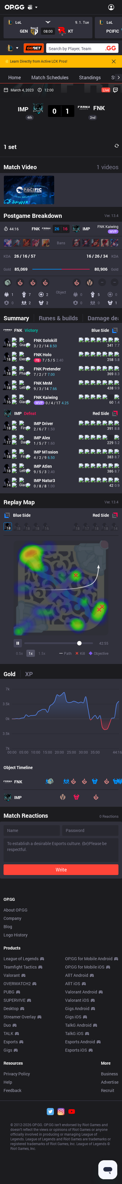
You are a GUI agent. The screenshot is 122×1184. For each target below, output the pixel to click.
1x (31, 653)
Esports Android (80, 1041)
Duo (7, 1025)
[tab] (19, 318)
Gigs (8, 1050)
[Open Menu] (111, 7)
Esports (11, 1041)
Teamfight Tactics (20, 967)
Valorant (12, 975)
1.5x (41, 653)
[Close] (113, 61)
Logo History (16, 935)
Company (12, 918)
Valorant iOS (77, 1000)
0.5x (19, 653)
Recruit (107, 1090)
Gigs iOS (73, 1017)
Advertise (109, 1082)
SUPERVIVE (14, 1000)
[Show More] (33, 7)
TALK (8, 1033)
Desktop (11, 1008)
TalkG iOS (74, 1033)
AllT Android (76, 975)
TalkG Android (78, 1025)
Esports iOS (76, 1050)
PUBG (9, 992)
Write (61, 869)
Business (109, 1074)
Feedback (12, 1090)
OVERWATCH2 (17, 983)
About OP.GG (16, 910)
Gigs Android (77, 1008)
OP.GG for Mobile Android (89, 958)
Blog (8, 926)
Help (8, 1082)
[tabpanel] (61, 408)
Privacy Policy (17, 1074)
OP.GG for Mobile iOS (85, 967)
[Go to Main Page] (14, 7)
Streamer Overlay (20, 1017)
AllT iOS (72, 983)
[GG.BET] (34, 48)
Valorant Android (81, 992)
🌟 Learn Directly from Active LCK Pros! (36, 61)
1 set (10, 146)
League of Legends (21, 958)
